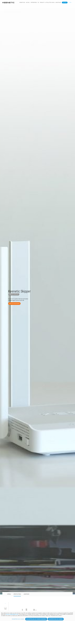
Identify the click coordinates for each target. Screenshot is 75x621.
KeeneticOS (22, 2)
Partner (65, 2)
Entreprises (34, 2)
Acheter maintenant (14, 315)
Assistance (58, 2)
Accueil (28, 2)
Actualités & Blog (50, 2)
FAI (38, 2)
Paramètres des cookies (18, 619)
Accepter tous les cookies (56, 619)
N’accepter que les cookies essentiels (36, 619)
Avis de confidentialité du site (12, 614)
